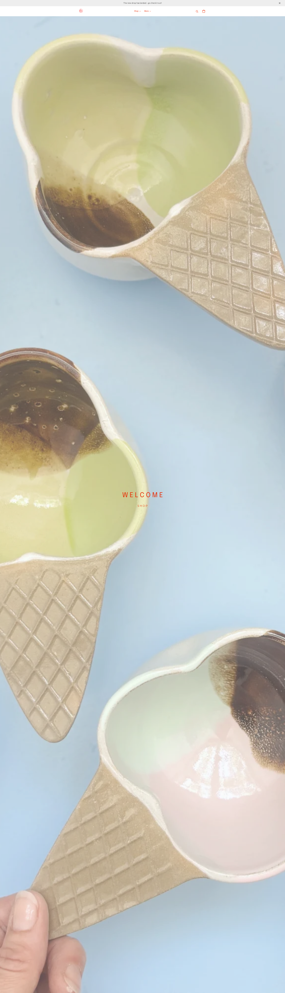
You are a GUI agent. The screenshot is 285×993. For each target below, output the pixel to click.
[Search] (197, 11)
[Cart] (204, 11)
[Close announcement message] (279, 3)
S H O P (142, 505)
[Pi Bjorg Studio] (81, 11)
